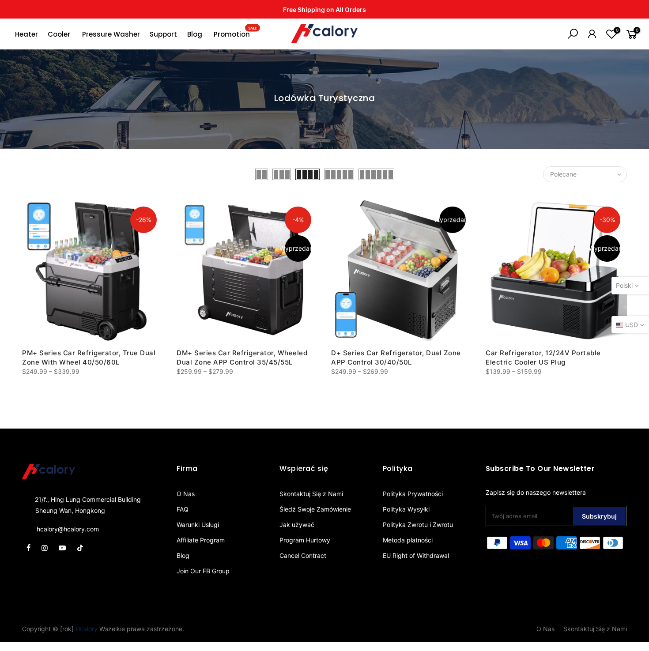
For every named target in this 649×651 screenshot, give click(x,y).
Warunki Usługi (198, 524)
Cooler (59, 34)
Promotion (235, 32)
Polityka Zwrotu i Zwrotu (418, 524)
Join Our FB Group (203, 571)
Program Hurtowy (304, 540)
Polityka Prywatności (413, 493)
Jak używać (296, 524)
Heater (26, 34)
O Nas (186, 493)
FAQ (183, 509)
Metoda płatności (408, 540)
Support (163, 34)
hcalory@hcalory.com (68, 529)
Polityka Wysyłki (406, 509)
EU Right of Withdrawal (416, 555)
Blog (194, 34)
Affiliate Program (201, 540)
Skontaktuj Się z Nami (311, 493)
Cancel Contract (302, 555)
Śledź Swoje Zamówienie (315, 509)
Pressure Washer (111, 34)
